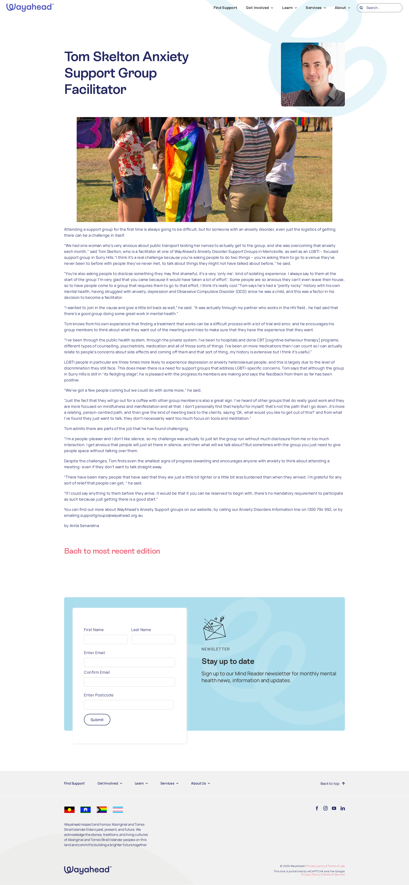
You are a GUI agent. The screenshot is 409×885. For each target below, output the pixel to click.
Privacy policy (316, 866)
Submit (97, 719)
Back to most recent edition (112, 551)
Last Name (141, 629)
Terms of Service (334, 874)
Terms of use (336, 866)
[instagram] (325, 808)
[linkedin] (343, 808)
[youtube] (334, 808)
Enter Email (94, 652)
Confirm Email (97, 672)
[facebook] (317, 808)
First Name (94, 629)
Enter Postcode (99, 694)
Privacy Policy (310, 874)
